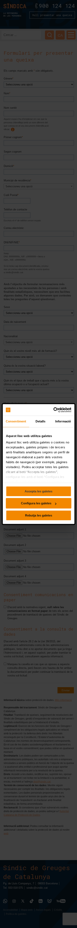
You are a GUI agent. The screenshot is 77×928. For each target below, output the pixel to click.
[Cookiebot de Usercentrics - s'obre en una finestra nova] (54, 410)
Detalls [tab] (41, 421)
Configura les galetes (36, 503)
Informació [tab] (63, 421)
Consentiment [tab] (16, 421)
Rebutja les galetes (38, 515)
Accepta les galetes (38, 491)
